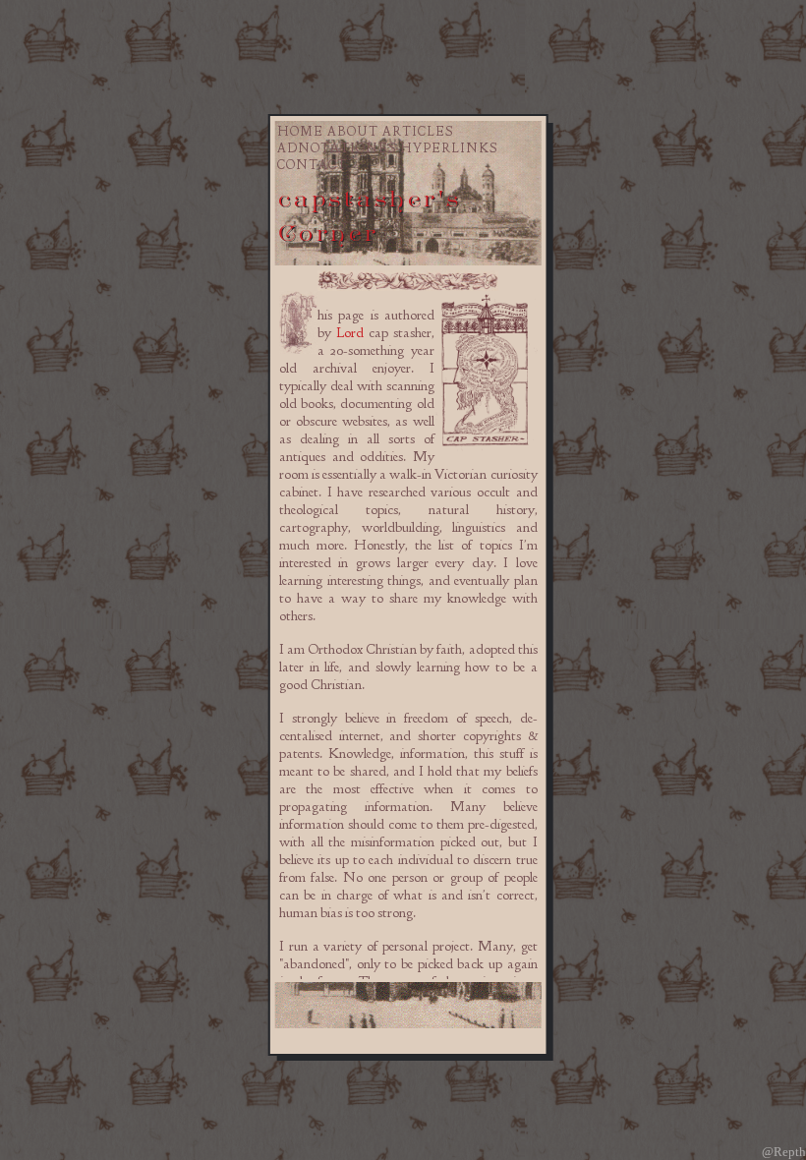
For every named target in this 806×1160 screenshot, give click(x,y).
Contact (312, 165)
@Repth (784, 1151)
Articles (417, 132)
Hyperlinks (448, 148)
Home (300, 132)
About (352, 132)
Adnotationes (336, 148)
